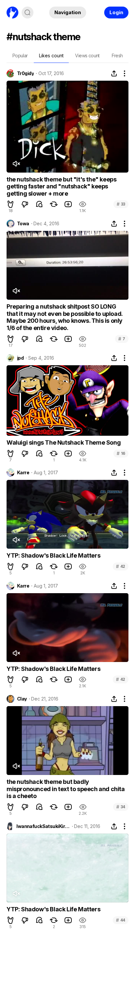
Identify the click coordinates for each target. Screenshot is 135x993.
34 (120, 807)
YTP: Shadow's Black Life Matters (53, 555)
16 (121, 453)
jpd (20, 358)
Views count (87, 55)
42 (120, 566)
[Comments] (39, 204)
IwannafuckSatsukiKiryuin (42, 826)
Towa (23, 223)
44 (120, 920)
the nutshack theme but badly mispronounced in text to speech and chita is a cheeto (66, 788)
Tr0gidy (25, 73)
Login (116, 12)
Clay (22, 699)
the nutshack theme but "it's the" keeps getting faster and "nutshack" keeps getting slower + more (61, 186)
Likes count (51, 55)
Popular (20, 55)
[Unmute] (16, 164)
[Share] (114, 73)
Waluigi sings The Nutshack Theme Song (64, 442)
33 (121, 204)
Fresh (117, 55)
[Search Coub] (27, 12)
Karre (23, 472)
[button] (10, 204)
